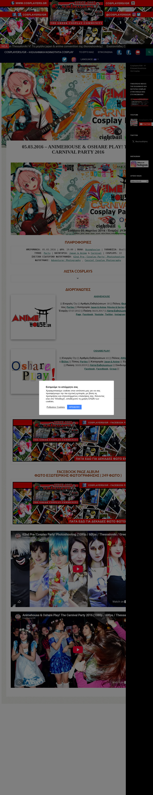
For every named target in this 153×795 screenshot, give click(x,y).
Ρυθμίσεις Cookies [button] (56, 407)
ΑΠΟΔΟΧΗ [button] (74, 407)
